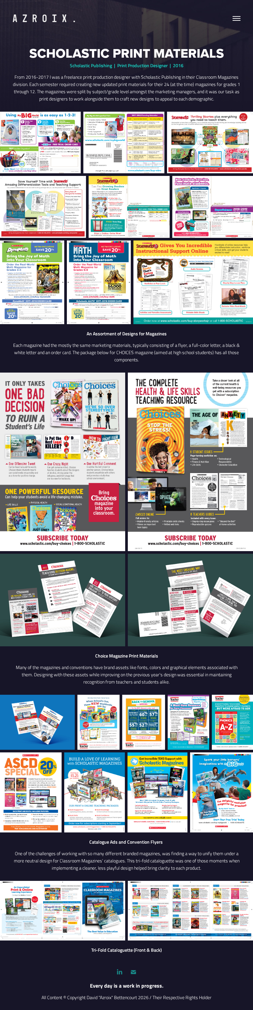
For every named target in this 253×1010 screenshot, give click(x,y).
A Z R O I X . (45, 18)
